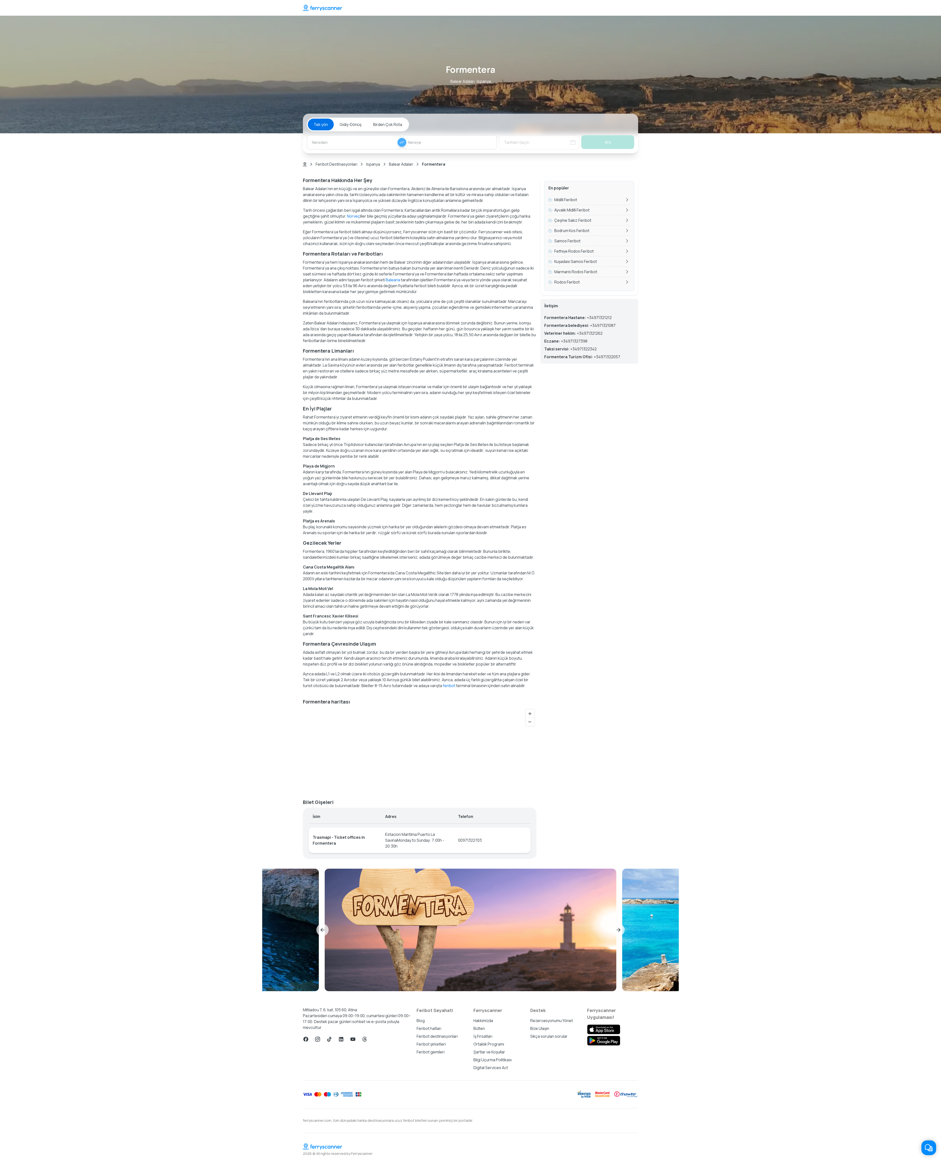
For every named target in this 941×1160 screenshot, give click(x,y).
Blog (421, 1020)
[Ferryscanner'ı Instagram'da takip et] (318, 1039)
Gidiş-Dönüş (350, 124)
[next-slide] (618, 930)
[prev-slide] (322, 930)
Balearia (393, 280)
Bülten (479, 1028)
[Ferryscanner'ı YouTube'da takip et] (353, 1039)
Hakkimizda (483, 1020)
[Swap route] (401, 142)
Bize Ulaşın (539, 1028)
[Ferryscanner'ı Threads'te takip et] (365, 1039)
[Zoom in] (530, 714)
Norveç (353, 216)
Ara (608, 142)
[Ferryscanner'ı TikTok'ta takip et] (329, 1039)
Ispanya (373, 164)
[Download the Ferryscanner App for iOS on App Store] (603, 1029)
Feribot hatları (429, 1028)
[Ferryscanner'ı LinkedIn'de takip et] (341, 1039)
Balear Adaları (401, 164)
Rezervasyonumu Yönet (551, 1020)
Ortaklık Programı (488, 1044)
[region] (419, 750)
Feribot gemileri (431, 1052)
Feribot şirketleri (431, 1044)
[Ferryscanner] (322, 8)
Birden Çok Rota (387, 124)
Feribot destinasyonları (437, 1036)
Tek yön (321, 124)
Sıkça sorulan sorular (549, 1036)
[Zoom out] (530, 722)
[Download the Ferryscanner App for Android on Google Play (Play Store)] (603, 1041)
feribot (449, 685)
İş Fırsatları (482, 1036)
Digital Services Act (490, 1067)
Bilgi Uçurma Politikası (492, 1059)
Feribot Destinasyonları (336, 164)
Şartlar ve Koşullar (489, 1052)
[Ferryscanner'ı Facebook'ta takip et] (306, 1039)
